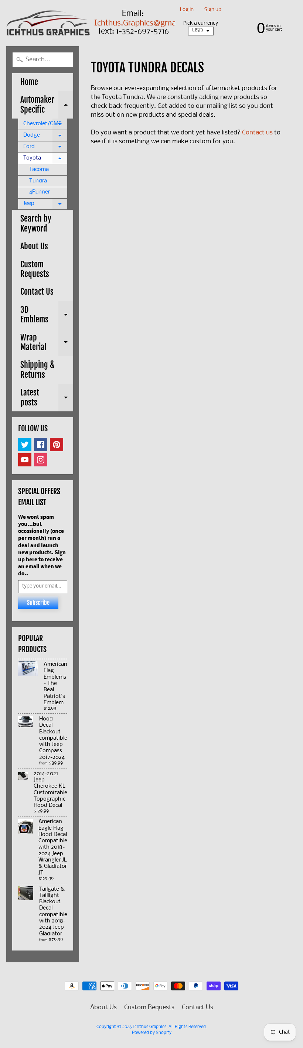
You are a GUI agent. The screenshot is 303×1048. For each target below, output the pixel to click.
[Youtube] (24, 459)
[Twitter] (24, 444)
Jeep (45, 205)
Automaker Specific (46, 105)
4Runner (39, 192)
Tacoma (39, 169)
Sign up (212, 10)
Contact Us (37, 292)
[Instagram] (40, 459)
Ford (45, 148)
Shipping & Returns (37, 369)
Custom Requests (34, 269)
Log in (187, 10)
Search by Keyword (35, 223)
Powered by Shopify (151, 1033)
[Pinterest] (56, 444)
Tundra (38, 181)
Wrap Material (46, 342)
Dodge (45, 137)
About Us (34, 246)
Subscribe (38, 602)
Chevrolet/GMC (45, 125)
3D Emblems (46, 315)
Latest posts (46, 397)
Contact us (257, 132)
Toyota (45, 159)
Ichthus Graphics (149, 1027)
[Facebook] (40, 444)
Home (29, 82)
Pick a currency (200, 23)
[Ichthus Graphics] (48, 22)
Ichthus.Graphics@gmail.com (145, 23)
